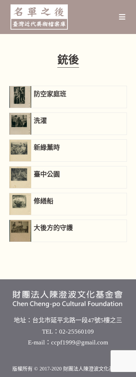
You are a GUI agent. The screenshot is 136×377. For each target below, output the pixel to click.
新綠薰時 (47, 147)
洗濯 (40, 120)
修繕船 (43, 201)
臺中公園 (47, 174)
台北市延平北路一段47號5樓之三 (77, 320)
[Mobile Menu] (122, 17)
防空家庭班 (50, 94)
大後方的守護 (53, 228)
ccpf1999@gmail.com (79, 342)
